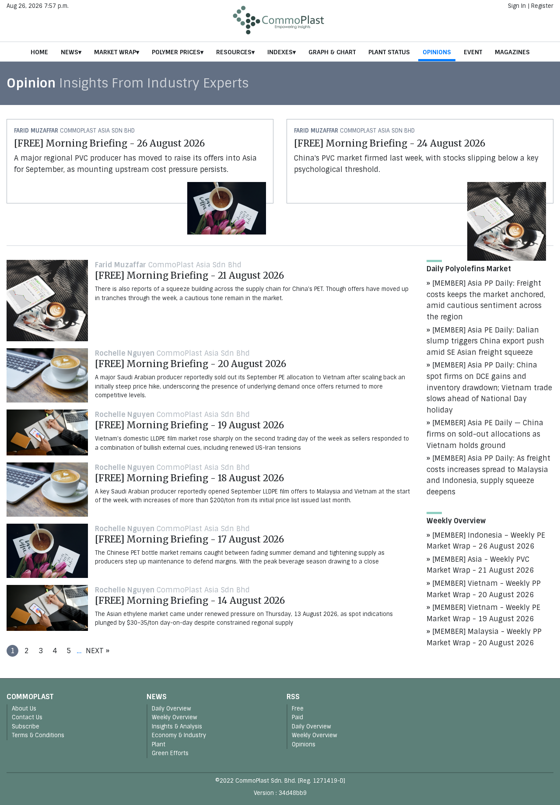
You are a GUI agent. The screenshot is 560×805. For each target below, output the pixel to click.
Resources (234, 52)
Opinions (437, 52)
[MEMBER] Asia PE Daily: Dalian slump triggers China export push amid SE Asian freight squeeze (485, 341)
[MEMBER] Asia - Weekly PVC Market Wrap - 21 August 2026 (480, 565)
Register (542, 6)
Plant (158, 744)
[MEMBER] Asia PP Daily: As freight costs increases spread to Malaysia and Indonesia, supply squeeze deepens (488, 475)
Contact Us (27, 717)
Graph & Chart (332, 52)
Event (473, 52)
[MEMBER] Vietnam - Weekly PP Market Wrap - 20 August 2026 (484, 589)
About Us (24, 708)
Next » (97, 650)
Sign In (517, 6)
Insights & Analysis (177, 726)
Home (39, 52)
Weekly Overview (174, 717)
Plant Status (389, 52)
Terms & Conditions (38, 735)
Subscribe (25, 726)
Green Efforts (170, 753)
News (69, 52)
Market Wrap (115, 52)
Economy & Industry (179, 735)
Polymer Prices (176, 52)
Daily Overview (171, 708)
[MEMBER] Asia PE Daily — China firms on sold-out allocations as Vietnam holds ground (485, 434)
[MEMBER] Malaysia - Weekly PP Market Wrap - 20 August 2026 (484, 637)
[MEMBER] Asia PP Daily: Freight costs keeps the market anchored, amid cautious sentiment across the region (486, 300)
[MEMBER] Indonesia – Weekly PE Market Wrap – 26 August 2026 (486, 541)
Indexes (280, 52)
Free (298, 708)
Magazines (512, 52)
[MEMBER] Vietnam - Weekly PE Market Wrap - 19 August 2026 (483, 613)
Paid (297, 717)
